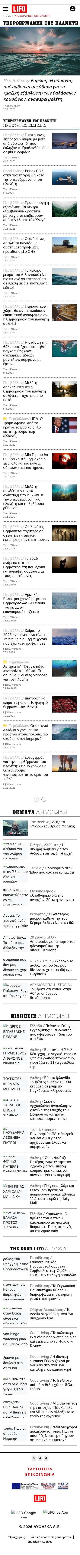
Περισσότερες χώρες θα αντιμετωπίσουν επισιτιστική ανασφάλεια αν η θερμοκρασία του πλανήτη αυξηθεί (26, 315)
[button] (5, 9)
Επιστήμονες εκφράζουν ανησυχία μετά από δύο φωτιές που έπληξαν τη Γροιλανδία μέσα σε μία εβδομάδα (26, 143)
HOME (7, 16)
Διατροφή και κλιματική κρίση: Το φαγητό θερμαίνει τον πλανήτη (25, 702)
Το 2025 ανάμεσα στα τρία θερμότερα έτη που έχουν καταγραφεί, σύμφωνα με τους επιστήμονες (24, 567)
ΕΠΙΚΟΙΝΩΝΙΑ (40, 1474)
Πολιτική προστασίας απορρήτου (50, 1537)
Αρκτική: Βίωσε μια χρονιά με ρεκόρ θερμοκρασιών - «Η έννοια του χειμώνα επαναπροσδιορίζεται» (24, 603)
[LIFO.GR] (19, 9)
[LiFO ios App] (56, 1514)
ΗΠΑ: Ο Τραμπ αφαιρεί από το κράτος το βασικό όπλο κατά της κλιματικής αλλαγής (23, 427)
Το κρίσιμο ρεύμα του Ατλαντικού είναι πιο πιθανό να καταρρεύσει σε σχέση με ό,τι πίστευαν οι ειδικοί (25, 279)
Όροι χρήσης (17, 1537)
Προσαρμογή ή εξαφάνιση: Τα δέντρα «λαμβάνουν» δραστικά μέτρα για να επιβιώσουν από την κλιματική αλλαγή (26, 211)
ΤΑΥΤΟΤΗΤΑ (40, 1469)
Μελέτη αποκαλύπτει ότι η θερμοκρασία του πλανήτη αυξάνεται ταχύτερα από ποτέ (24, 391)
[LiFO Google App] (24, 1514)
